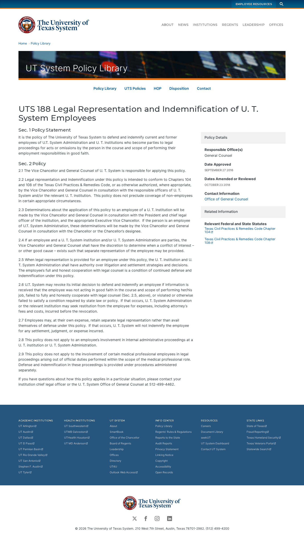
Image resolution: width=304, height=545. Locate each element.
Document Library (212, 431)
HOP (157, 88)
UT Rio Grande (31, 455)
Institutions (205, 25)
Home (22, 43)
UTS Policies (135, 88)
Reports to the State (167, 437)
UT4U (113, 466)
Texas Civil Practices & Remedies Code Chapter (240, 230)
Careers (206, 426)
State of (255, 426)
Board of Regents (120, 443)
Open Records (164, 472)
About (168, 25)
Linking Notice (164, 455)
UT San (28, 460)
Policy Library (41, 43)
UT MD (74, 443)
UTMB (74, 431)
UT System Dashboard (215, 443)
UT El (25, 443)
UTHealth (75, 437)
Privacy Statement (166, 449)
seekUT (206, 437)
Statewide (258, 449)
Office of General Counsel (226, 199)
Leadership (254, 25)
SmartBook (117, 431)
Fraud (256, 431)
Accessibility (163, 466)
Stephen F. (29, 466)
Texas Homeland (262, 437)
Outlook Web (122, 472)
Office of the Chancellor (124, 437)
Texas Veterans (260, 443)
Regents (230, 25)
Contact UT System (213, 449)
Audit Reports (163, 443)
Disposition (179, 88)
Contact (204, 88)
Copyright (161, 460)
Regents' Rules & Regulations (173, 431)
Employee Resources (254, 4)
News (183, 25)
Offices (276, 25)
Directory (115, 460)
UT (26, 426)
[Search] (281, 4)
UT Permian (29, 449)
